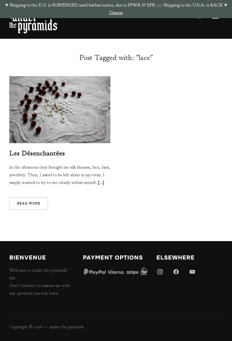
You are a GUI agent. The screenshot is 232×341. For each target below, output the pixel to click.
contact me (51, 285)
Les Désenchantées (37, 153)
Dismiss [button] (116, 13)
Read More (28, 203)
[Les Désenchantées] (59, 80)
